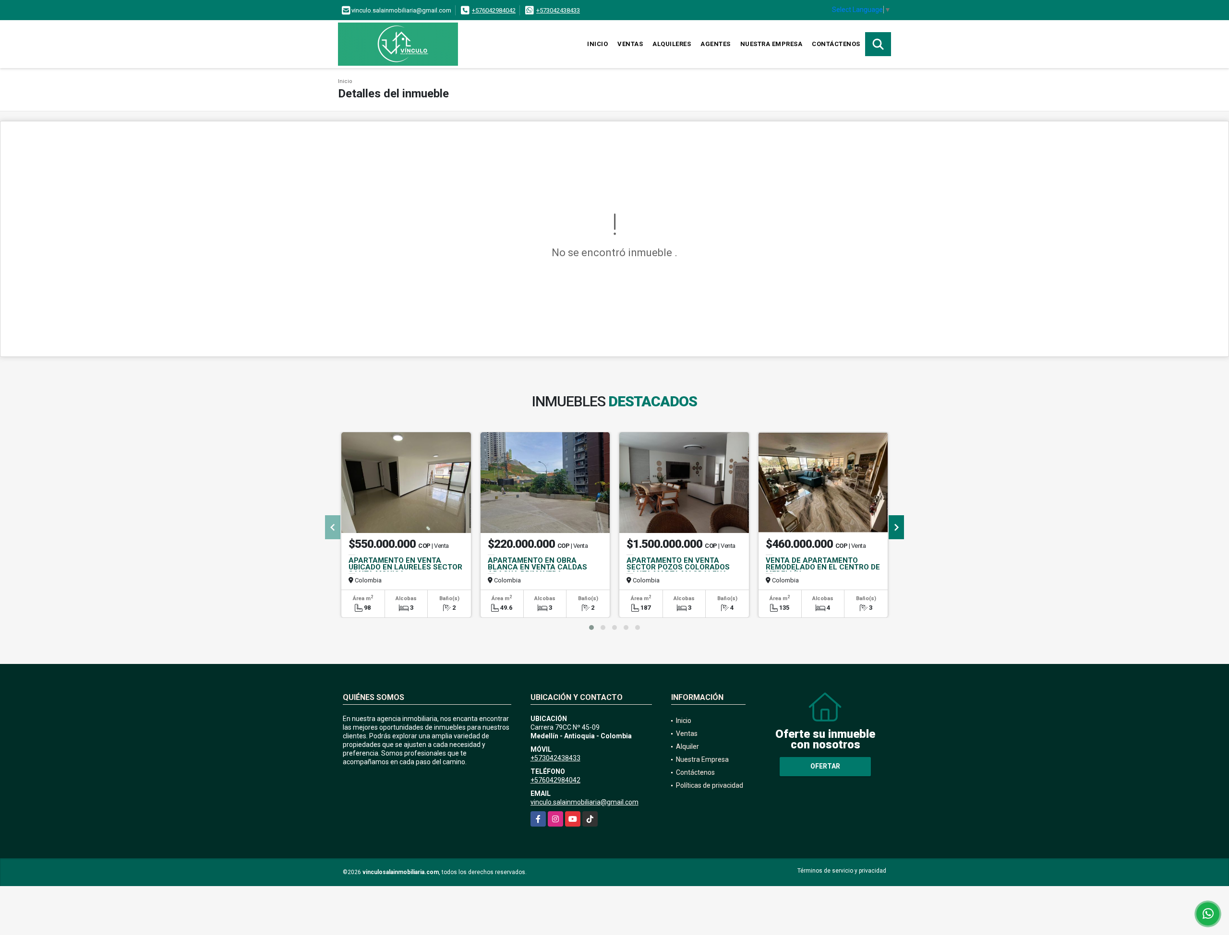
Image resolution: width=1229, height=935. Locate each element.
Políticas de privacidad (709, 785)
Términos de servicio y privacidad (841, 870)
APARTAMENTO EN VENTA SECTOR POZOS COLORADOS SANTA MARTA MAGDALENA (678, 567)
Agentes (715, 43)
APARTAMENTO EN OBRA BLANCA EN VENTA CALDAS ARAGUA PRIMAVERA (537, 567)
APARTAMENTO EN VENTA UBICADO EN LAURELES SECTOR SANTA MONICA (405, 567)
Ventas (630, 43)
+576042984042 (494, 10)
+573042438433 (558, 10)
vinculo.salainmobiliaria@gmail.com (584, 802)
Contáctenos (836, 43)
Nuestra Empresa (771, 43)
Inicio (597, 43)
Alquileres (671, 43)
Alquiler (687, 746)
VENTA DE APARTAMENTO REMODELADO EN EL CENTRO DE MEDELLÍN (823, 567)
